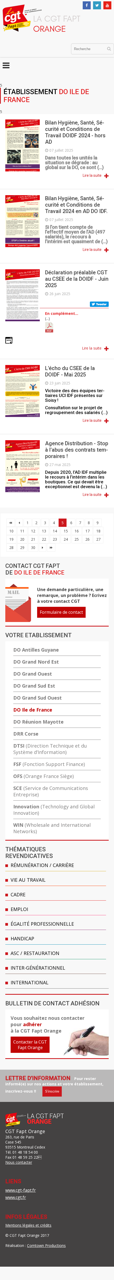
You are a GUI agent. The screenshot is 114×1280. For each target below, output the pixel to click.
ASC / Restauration (35, 953)
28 (11, 547)
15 (66, 530)
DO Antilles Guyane (36, 650)
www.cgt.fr (15, 1197)
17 (87, 530)
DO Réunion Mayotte (38, 722)
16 (76, 530)
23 (55, 539)
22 (44, 539)
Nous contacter (18, 1162)
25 (76, 539)
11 (22, 530)
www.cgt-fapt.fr (20, 1190)
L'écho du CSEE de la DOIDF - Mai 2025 (70, 371)
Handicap (22, 938)
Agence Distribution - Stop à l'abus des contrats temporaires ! (76, 449)
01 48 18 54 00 (25, 1152)
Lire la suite (92, 175)
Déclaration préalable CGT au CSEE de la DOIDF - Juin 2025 (76, 278)
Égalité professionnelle (42, 924)
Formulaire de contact (61, 612)
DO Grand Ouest (32, 674)
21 (33, 539)
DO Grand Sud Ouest (37, 698)
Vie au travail (28, 880)
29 (22, 547)
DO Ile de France (32, 710)
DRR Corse (25, 734)
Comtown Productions (46, 1245)
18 (98, 530)
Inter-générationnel (38, 968)
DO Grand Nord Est (36, 662)
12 (33, 530)
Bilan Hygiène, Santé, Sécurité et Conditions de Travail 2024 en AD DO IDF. (76, 204)
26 (87, 539)
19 (11, 539)
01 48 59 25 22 (25, 1157)
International (30, 982)
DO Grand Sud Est (34, 686)
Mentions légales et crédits (28, 1225)
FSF (49, 764)
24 (66, 539)
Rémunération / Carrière (42, 865)
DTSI (50, 749)
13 (44, 530)
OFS (43, 776)
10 (11, 530)
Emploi (19, 909)
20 (22, 539)
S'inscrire (52, 1091)
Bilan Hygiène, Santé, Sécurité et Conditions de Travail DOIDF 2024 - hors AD (75, 132)
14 (55, 530)
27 (98, 539)
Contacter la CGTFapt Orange (30, 1044)
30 (33, 547)
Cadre (18, 894)
